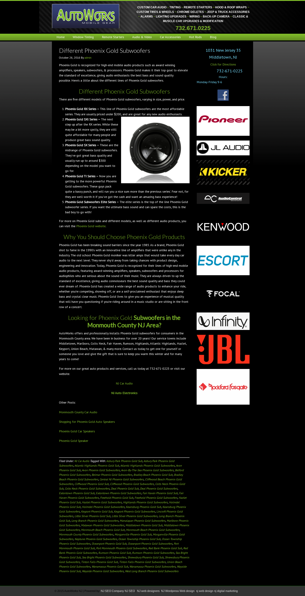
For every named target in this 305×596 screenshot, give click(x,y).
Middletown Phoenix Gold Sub (144, 525)
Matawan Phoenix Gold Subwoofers (102, 525)
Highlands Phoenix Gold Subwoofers (145, 502)
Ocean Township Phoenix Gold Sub (139, 539)
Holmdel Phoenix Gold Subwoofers (103, 507)
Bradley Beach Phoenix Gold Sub (153, 474)
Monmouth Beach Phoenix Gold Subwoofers (153, 530)
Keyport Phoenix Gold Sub (97, 511)
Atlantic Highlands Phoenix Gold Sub (96, 465)
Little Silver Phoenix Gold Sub (92, 516)
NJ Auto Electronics (124, 393)
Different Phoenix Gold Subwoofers (104, 50)
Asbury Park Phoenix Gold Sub (124, 461)
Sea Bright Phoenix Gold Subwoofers (104, 557)
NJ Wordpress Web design (178, 590)
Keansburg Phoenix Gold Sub (143, 507)
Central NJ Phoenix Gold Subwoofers (122, 479)
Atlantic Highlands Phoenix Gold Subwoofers (147, 465)
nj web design (204, 590)
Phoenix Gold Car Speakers (77, 431)
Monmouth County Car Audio (78, 412)
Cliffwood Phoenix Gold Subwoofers (132, 484)
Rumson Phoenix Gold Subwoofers (153, 553)
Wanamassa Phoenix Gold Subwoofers (152, 566)
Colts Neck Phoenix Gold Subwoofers (87, 488)
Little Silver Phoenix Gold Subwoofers (134, 516)
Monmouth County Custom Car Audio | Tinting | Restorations (86, 16)
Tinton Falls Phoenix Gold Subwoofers (142, 562)
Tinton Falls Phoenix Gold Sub (99, 562)
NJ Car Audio (124, 383)
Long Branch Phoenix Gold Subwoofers (94, 520)
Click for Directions (223, 64)
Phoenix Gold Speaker (73, 441)
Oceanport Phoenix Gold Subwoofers (150, 543)
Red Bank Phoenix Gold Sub (165, 548)
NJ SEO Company (112, 590)
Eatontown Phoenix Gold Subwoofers (118, 493)
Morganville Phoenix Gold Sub (133, 534)
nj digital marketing (226, 590)
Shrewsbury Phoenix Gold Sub (145, 557)
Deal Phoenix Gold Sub (125, 488)
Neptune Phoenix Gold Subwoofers (95, 539)
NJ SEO (130, 590)
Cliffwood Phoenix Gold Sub (91, 484)
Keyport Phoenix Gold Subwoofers (134, 511)
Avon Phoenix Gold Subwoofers (101, 470)
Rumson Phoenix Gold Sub (114, 553)
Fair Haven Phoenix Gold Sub (160, 493)
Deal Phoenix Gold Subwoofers (159, 488)
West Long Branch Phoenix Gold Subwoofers (151, 571)
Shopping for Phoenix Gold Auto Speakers (87, 422)
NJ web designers (148, 590)
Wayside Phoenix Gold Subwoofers (103, 571)
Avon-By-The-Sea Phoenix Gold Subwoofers (147, 470)
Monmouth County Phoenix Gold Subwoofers (86, 534)
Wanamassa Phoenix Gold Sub (110, 566)
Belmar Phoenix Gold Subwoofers (112, 474)
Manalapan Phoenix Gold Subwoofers (142, 520)
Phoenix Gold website (91, 226)
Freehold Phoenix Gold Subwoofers (155, 497)
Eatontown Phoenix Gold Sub (77, 493)
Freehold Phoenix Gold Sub (116, 497)
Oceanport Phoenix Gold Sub (109, 543)
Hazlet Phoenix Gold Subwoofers (102, 502)
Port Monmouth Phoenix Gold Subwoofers (121, 548)
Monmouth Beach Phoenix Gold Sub (103, 530)
